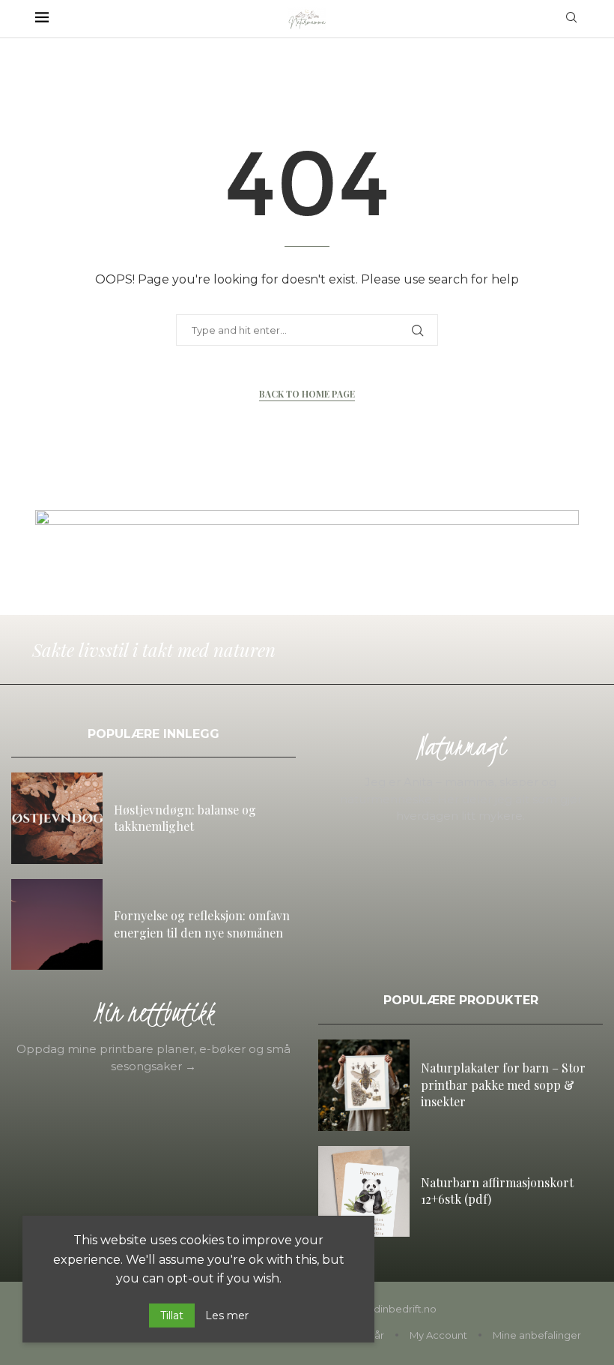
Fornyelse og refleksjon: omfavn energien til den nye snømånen (202, 924)
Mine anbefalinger (537, 1335)
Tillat (171, 1315)
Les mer (227, 1315)
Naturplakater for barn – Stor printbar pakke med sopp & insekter (503, 1084)
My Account (438, 1335)
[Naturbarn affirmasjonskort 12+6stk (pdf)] (364, 1192)
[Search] (571, 19)
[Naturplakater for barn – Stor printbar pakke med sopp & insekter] (364, 1085)
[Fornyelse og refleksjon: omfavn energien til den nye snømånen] (57, 924)
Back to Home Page (307, 394)
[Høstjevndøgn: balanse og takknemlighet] (57, 818)
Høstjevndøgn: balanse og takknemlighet (185, 818)
